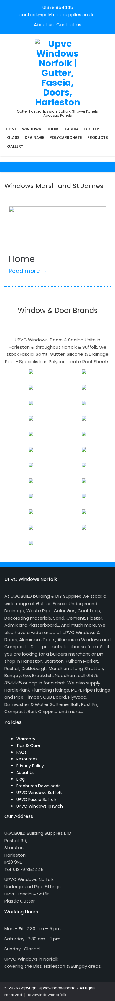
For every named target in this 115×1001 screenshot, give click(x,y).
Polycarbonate (66, 137)
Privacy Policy (30, 766)
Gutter (91, 128)
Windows (31, 128)
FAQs (21, 752)
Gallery (15, 146)
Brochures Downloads (38, 786)
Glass (13, 137)
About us (44, 25)
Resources (26, 759)
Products (97, 137)
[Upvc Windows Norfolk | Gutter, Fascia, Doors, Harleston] (57, 72)
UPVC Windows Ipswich (39, 806)
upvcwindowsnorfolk (46, 994)
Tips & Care (28, 745)
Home (11, 128)
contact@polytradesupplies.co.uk (55, 14)
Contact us (68, 25)
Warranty (25, 739)
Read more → (28, 271)
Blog (20, 779)
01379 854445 (57, 7)
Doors (53, 128)
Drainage (34, 137)
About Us (25, 773)
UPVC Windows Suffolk (39, 793)
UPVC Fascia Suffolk (36, 799)
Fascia (72, 128)
